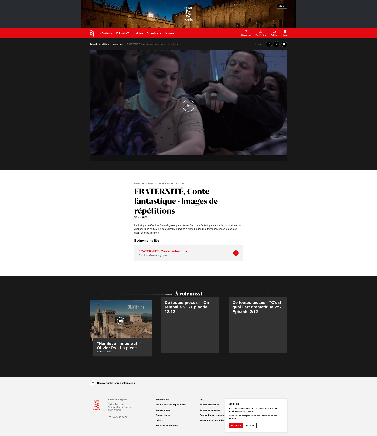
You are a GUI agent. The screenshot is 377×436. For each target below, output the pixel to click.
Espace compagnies (210, 410)
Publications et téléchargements (216, 415)
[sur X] (277, 44)
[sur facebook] (269, 44)
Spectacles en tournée (167, 425)
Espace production (209, 404)
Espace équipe (163, 415)
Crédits (159, 420)
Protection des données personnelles (219, 420)
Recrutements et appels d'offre (171, 404)
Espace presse (163, 410)
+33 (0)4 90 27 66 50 (117, 417)
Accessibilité (162, 399)
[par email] (284, 44)
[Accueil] (92, 33)
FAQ (202, 399)
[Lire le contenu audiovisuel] (188, 105)
